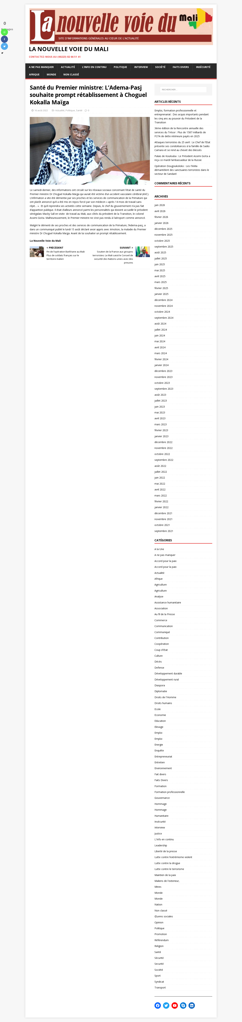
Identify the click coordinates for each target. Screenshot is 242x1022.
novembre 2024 (163, 305)
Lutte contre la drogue (167, 863)
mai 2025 (159, 270)
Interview (141, 67)
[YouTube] (174, 1005)
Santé (79, 110)
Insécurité (203, 67)
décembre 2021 (163, 513)
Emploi (158, 732)
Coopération (161, 643)
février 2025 (161, 288)
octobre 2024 (162, 311)
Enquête (159, 750)
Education (160, 720)
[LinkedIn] (191, 1005)
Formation (160, 786)
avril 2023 (159, 418)
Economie (160, 715)
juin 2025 (159, 264)
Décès (158, 661)
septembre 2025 (163, 246)
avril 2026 (159, 211)
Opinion (158, 922)
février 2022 (161, 501)
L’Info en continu (94, 67)
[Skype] (183, 1005)
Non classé (71, 74)
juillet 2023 (160, 400)
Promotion (160, 934)
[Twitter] (4, 46)
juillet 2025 (160, 258)
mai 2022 (159, 483)
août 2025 (160, 252)
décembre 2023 (163, 371)
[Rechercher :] (183, 90)
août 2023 (160, 394)
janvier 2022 (161, 507)
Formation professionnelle (169, 792)
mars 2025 (160, 282)
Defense (159, 667)
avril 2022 (159, 489)
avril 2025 (159, 276)
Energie (158, 744)
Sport (157, 975)
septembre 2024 (163, 317)
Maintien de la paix (165, 875)
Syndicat (159, 981)
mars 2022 (160, 495)
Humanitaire (161, 815)
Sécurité (159, 958)
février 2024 (161, 359)
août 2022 (160, 466)
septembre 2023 (163, 388)
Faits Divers (181, 67)
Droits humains (163, 703)
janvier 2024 (161, 365)
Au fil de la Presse (164, 614)
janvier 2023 (161, 436)
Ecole (157, 709)
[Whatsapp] (4, 32)
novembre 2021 (163, 519)
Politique (120, 67)
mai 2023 (159, 412)
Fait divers (160, 774)
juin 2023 (159, 406)
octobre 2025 (162, 240)
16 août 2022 (41, 110)
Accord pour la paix (165, 561)
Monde (51, 74)
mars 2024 (160, 353)
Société (160, 67)
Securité (159, 963)
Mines (157, 886)
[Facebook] (4, 39)
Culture (158, 655)
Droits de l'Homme (165, 697)
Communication (163, 626)
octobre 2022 (162, 454)
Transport (160, 987)
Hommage (160, 804)
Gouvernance (162, 798)
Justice (158, 833)
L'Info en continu (164, 839)
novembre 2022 (163, 448)
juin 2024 (159, 335)
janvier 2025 (161, 294)
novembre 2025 (163, 234)
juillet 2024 (160, 329)
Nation (158, 904)
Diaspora (159, 685)
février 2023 (161, 430)
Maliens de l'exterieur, (166, 881)
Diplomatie (160, 691)
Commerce (160, 620)
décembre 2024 (163, 300)
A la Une (159, 549)
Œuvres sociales (163, 916)
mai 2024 (159, 341)
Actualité (68, 67)
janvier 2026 (161, 223)
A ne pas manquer (41, 67)
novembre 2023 (163, 377)
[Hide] (2, 53)
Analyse (158, 596)
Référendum (161, 940)
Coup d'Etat (161, 650)
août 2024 (160, 323)
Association (161, 608)
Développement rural (166, 679)
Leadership (160, 845)
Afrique (34, 74)
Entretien (159, 762)
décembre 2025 (163, 228)
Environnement (163, 768)
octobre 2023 (162, 382)
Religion (159, 946)
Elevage (158, 727)
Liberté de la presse (165, 851)
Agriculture (160, 584)
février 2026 (161, 217)
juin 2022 (159, 477)
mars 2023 (160, 424)
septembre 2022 (163, 459)
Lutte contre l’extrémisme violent (173, 857)
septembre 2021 (163, 531)
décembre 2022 (163, 442)
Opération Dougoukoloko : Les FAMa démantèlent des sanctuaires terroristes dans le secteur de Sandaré (181, 170)
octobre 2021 (162, 525)
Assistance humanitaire (167, 602)
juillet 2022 (160, 471)
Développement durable (168, 673)
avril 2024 (159, 347)
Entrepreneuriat (163, 756)
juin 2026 (159, 205)
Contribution (161, 638)
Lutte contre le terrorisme (169, 869)
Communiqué (162, 632)
